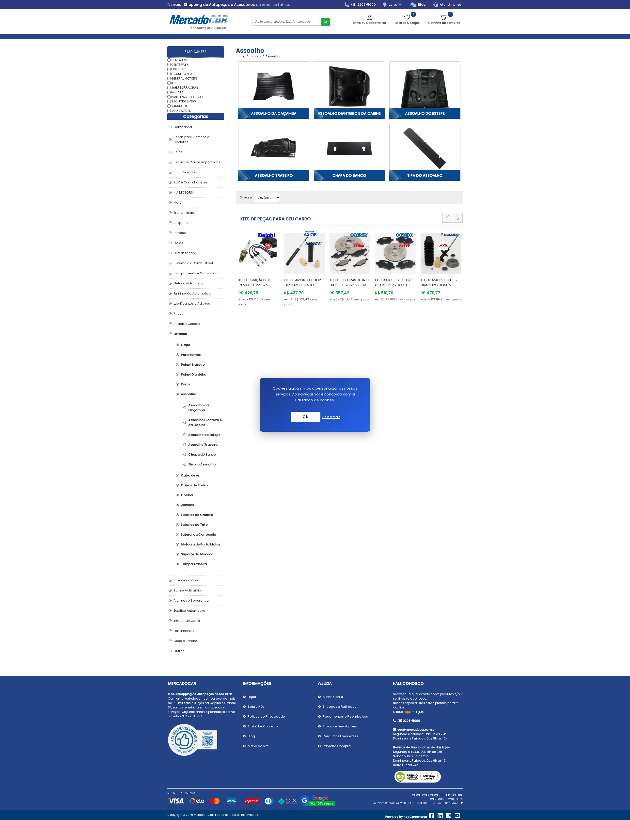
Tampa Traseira (194, 564)
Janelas (187, 505)
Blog (421, 4)
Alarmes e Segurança (191, 600)
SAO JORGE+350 (183, 101)
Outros (178, 651)
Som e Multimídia (187, 590)
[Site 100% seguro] (317, 805)
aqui (407, 712)
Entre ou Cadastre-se (369, 23)
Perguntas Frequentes (340, 736)
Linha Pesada (184, 172)
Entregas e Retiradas (339, 706)
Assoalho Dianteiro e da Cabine (349, 113)
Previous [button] (447, 218)
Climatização (184, 253)
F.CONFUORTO (181, 74)
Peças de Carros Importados (196, 162)
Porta (185, 384)
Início (241, 56)
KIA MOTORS (183, 192)
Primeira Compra (337, 746)
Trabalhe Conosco (263, 726)
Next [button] (458, 218)
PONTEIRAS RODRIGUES (187, 97)
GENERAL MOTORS (184, 78)
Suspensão (182, 222)
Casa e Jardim (185, 641)
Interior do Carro (186, 620)
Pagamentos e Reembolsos (345, 716)
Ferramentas (183, 630)
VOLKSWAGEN (181, 111)
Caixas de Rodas (194, 485)
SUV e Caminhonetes (190, 182)
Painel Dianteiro (193, 374)
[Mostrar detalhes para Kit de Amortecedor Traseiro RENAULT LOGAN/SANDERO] (304, 251)
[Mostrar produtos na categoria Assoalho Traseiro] (273, 148)
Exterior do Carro (187, 580)
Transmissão (183, 212)
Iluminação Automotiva (192, 293)
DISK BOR (178, 69)
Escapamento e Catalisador (196, 273)
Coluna (187, 495)
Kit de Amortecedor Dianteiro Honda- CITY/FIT (439, 285)
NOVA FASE (179, 92)
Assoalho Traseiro (274, 175)
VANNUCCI (179, 106)
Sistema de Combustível (193, 263)
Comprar (262, 264)
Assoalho (188, 394)
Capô (185, 345)
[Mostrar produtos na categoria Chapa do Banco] (349, 148)
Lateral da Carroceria (198, 534)
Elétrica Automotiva (189, 283)
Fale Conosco (408, 683)
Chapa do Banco (349, 175)
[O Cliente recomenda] (202, 740)
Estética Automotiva (189, 610)
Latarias (180, 333)
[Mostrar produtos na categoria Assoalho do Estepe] (425, 86)
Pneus (178, 313)
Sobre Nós (256, 706)
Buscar (325, 22)
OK (306, 417)
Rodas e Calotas (186, 323)
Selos (177, 152)
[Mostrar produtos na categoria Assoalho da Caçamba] (273, 86)
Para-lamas (191, 354)
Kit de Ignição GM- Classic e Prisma (255, 283)
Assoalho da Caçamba (273, 113)
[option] (259, 269)
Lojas (393, 4)
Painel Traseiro (193, 364)
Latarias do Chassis (197, 514)
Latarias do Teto (194, 524)
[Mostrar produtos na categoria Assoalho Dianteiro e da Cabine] (349, 86)
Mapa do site (258, 746)
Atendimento (450, 4)
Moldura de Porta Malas (200, 544)
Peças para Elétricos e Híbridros (191, 139)
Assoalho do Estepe (425, 113)
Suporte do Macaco (197, 554)
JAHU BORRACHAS (184, 87)
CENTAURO (179, 60)
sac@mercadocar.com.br (416, 729)
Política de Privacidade (266, 716)
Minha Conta (333, 696)
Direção (179, 232)
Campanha (182, 127)
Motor (178, 202)
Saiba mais (331, 417)
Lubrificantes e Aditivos (191, 303)
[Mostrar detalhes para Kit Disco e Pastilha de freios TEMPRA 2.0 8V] (350, 251)
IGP (173, 83)
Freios (178, 243)
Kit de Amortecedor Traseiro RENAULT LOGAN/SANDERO (302, 285)
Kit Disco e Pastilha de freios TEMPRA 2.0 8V (350, 283)
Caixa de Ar (190, 475)
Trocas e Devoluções (340, 726)
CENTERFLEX (179, 64)
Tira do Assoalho (424, 175)
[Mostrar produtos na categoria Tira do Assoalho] (425, 148)
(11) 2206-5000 (363, 4)
